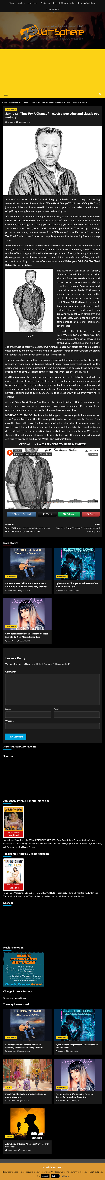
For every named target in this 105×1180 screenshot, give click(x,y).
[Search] (100, 94)
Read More (64, 1176)
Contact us (45, 3)
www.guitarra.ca (72, 363)
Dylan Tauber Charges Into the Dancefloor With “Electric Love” (77, 585)
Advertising (32, 3)
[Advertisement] (52, 70)
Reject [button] (54, 1176)
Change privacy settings (14, 998)
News (8, 1087)
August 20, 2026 (26, 1150)
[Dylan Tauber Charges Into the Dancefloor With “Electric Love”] (78, 564)
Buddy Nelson (12, 1150)
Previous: (27, 528)
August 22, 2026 (73, 590)
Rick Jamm (11, 122)
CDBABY (57, 444)
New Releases (11, 110)
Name (8, 709)
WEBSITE (44, 444)
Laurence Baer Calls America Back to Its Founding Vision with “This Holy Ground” (26, 585)
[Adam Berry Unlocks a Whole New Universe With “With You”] (27, 1124)
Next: (78, 528)
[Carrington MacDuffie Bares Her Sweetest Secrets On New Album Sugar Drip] (27, 614)
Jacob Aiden (12, 590)
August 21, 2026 (24, 641)
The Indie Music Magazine (64, 3)
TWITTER (80, 444)
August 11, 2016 (24, 122)
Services (21, 3)
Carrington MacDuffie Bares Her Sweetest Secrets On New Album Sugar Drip (26, 635)
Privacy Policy (52, 9)
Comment (10, 671)
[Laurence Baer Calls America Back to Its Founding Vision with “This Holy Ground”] (27, 564)
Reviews (9, 1137)
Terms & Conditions (86, 3)
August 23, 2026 (24, 590)
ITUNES (68, 444)
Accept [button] (45, 1176)
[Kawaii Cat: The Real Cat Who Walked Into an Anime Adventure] (27, 1075)
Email (57, 709)
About (11, 3)
